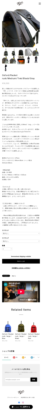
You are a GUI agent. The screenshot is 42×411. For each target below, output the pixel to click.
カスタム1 (5, 230)
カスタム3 (5, 238)
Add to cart (21, 261)
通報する (14, 276)
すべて (6, 357)
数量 (3, 245)
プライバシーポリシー (13, 397)
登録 (33, 379)
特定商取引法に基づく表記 (28, 397)
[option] (21, 28)
